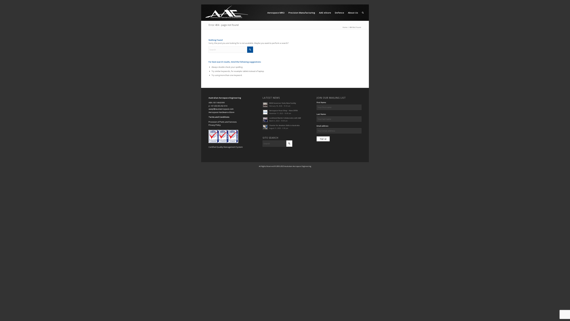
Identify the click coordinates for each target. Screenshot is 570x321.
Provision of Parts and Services (223, 122)
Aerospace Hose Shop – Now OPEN (283, 110)
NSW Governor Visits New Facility (282, 103)
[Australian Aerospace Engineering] (227, 12)
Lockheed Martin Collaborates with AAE (285, 118)
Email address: (323, 126)
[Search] (363, 12)
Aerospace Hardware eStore (221, 112)
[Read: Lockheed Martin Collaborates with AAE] (265, 119)
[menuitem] (275, 12)
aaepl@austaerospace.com (221, 109)
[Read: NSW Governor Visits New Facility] (265, 104)
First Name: (321, 102)
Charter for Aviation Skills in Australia (284, 125)
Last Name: (321, 114)
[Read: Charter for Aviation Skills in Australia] (265, 127)
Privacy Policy (215, 125)
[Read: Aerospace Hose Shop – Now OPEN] (265, 112)
